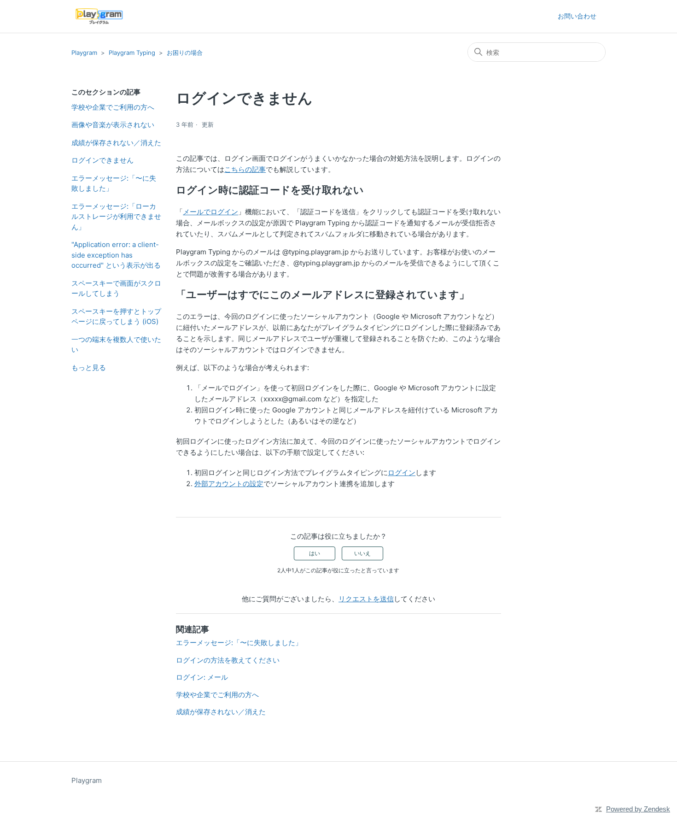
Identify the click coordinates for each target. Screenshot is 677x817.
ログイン (401, 472)
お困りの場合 (185, 52)
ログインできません (102, 160)
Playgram (84, 52)
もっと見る (88, 367)
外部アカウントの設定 (228, 483)
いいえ (362, 553)
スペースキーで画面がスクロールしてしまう (116, 288)
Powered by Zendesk (638, 809)
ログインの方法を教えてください (228, 660)
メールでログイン (210, 211)
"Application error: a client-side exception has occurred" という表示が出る (116, 255)
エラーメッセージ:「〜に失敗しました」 (113, 183)
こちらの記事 (245, 169)
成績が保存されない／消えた (116, 142)
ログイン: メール (202, 677)
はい (314, 553)
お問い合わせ (577, 16)
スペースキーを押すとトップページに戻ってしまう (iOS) (116, 316)
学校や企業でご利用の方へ (112, 107)
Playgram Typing (132, 52)
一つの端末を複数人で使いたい (116, 344)
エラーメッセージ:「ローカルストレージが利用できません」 (116, 216)
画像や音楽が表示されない (112, 124)
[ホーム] (99, 16)
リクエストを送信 (366, 598)
